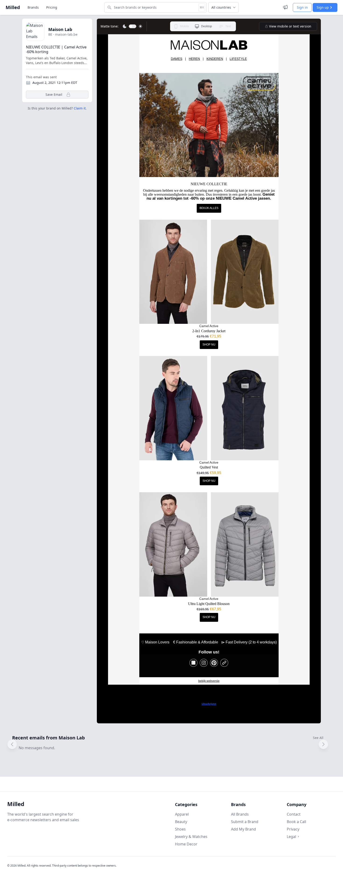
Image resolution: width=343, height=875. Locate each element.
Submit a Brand (244, 821)
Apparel (182, 814)
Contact (294, 814)
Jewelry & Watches (191, 836)
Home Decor (186, 844)
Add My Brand (243, 829)
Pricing (51, 7)
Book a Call (296, 821)
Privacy (293, 829)
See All (318, 737)
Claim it (80, 108)
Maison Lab (60, 29)
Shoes (180, 829)
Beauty (181, 821)
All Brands (240, 814)
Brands (33, 7)
